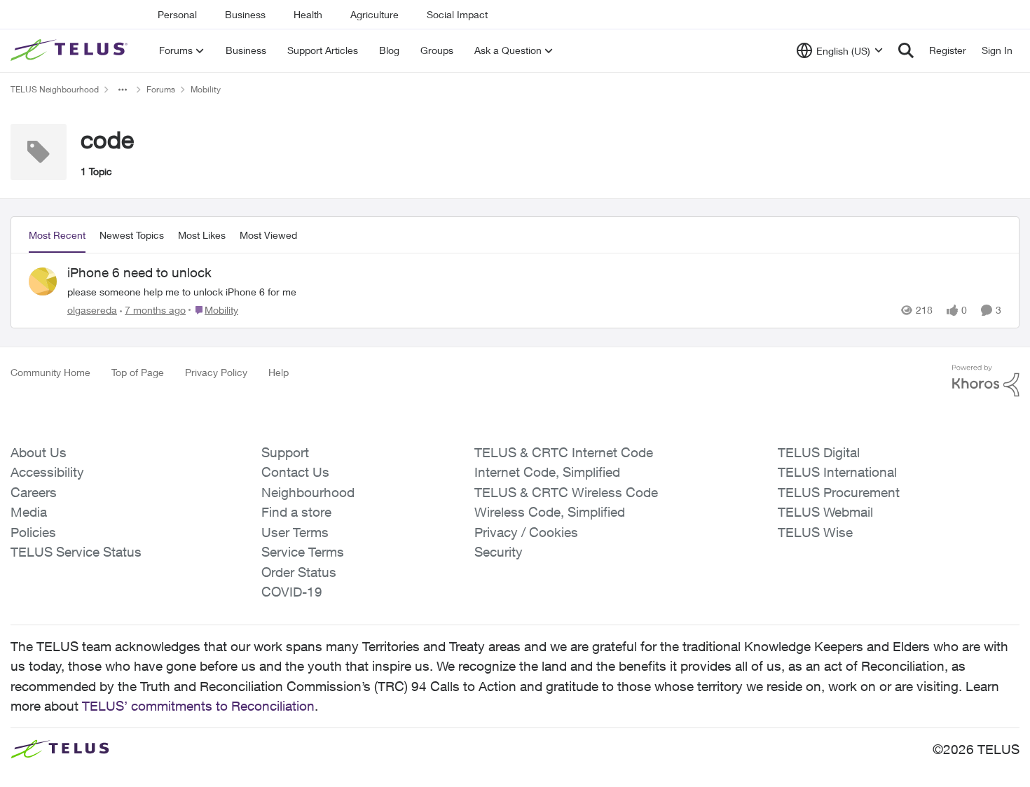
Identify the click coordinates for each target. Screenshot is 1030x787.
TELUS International (837, 472)
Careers (34, 492)
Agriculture (374, 14)
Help (278, 372)
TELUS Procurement (839, 492)
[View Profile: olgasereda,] (43, 281)
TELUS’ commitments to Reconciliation (198, 705)
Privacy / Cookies (526, 532)
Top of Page (137, 372)
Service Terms (302, 551)
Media (29, 512)
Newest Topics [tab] (131, 235)
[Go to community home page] (71, 50)
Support (285, 452)
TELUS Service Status (76, 551)
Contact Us (295, 472)
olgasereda (92, 310)
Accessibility (47, 472)
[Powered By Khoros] (985, 381)
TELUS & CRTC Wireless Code (566, 492)
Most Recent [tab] (57, 235)
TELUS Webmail (825, 512)
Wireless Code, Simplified (549, 512)
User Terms (295, 532)
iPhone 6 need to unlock (139, 272)
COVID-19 (291, 591)
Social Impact (457, 14)
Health (308, 14)
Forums (160, 89)
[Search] (906, 50)
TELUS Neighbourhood (55, 89)
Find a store (296, 512)
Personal (177, 14)
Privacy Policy (216, 372)
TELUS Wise (815, 532)
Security (498, 551)
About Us (39, 452)
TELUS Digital (819, 452)
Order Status (298, 572)
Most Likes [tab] (202, 235)
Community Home (50, 372)
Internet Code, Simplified (547, 472)
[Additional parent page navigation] (122, 89)
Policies (33, 532)
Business (245, 14)
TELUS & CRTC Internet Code (563, 452)
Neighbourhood (308, 492)
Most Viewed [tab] (268, 235)
